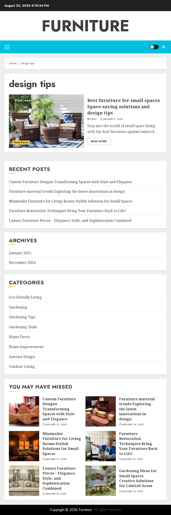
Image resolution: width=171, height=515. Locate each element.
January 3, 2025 (113, 119)
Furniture (85, 25)
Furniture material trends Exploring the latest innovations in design (67, 191)
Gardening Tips (22, 317)
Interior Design (22, 356)
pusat (93, 119)
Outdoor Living (22, 366)
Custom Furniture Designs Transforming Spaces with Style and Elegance (70, 181)
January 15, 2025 (56, 493)
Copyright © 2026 (64, 509)
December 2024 (22, 262)
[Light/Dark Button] (154, 47)
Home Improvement (26, 346)
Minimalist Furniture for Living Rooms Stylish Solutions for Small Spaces (70, 201)
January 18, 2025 (132, 459)
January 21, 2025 (56, 459)
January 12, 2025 (132, 491)
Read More (99, 141)
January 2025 (20, 252)
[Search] (164, 47)
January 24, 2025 (133, 424)
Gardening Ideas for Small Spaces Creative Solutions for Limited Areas (138, 478)
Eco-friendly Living (25, 297)
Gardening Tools (23, 327)
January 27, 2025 (56, 424)
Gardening (18, 307)
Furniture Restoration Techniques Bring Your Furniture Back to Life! (67, 210)
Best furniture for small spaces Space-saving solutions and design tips (123, 106)
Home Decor (21, 142)
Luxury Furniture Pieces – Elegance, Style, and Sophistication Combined (70, 220)
